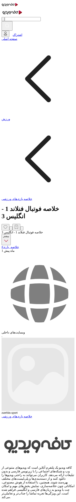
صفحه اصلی (9, 39)
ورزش (6, 119)
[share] (10, 228)
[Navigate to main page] (10, 6)
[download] (21, 228)
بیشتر (6, 236)
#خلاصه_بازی (10, 247)
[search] (7, 26)
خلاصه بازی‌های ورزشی (17, 199)
